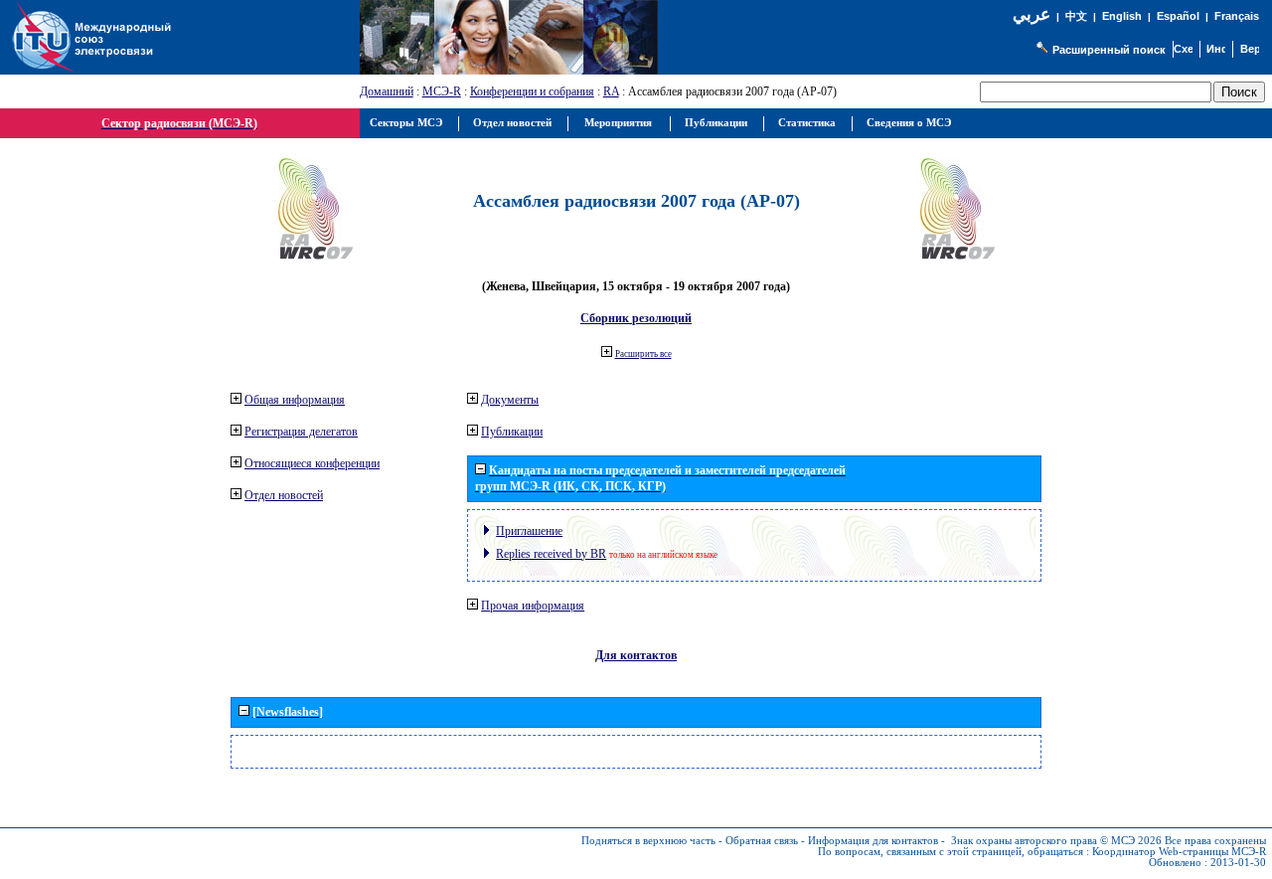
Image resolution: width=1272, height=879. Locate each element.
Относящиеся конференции (312, 463)
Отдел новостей (283, 495)
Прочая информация (532, 606)
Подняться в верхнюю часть (648, 840)
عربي (1031, 14)
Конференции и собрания (532, 91)
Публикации (512, 432)
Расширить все (643, 354)
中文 (1076, 16)
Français (1236, 16)
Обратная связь (761, 840)
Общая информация (294, 400)
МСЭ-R (441, 91)
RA (611, 91)
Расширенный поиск (1109, 50)
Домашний (386, 91)
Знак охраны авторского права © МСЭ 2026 (1056, 840)
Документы (510, 400)
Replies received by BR (551, 554)
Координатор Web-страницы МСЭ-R (1179, 851)
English (1122, 16)
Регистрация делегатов (301, 432)
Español (1178, 16)
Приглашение (529, 531)
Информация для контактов (873, 840)
